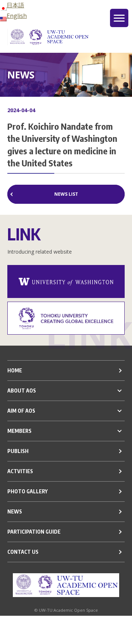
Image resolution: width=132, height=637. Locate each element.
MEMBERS (19, 431)
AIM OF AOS (21, 411)
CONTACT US (22, 552)
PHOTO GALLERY (27, 491)
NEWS (14, 511)
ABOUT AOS (21, 390)
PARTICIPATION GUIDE (33, 532)
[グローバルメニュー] (119, 18)
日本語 (15, 5)
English (17, 16)
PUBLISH (18, 451)
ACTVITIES (20, 471)
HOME (14, 370)
